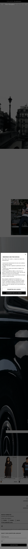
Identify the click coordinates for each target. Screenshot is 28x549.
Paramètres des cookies (14, 289)
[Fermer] (25, 254)
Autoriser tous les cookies (14, 292)
